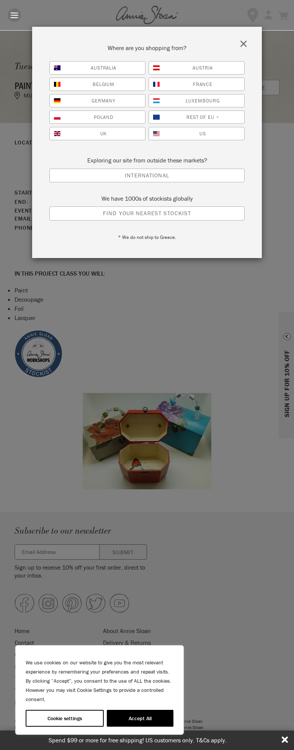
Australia (104, 68)
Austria (203, 68)
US (202, 133)
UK (103, 133)
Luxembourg (203, 100)
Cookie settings (64, 718)
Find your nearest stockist (147, 213)
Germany (103, 100)
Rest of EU (202, 117)
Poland (103, 117)
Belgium (104, 84)
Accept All (140, 718)
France (203, 84)
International (147, 175)
